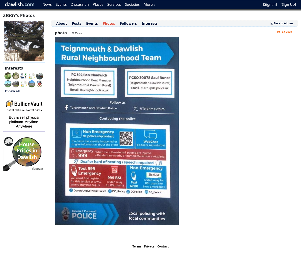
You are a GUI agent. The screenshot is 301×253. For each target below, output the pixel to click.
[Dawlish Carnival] (39, 75)
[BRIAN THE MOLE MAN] (23, 83)
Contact (163, 246)
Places (98, 4)
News (47, 4)
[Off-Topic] (15, 75)
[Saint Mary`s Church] (15, 83)
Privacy (149, 246)
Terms (136, 246)
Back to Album (283, 23)
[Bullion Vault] (24, 113)
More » (149, 4)
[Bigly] (24, 153)
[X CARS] (23, 75)
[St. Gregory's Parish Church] (31, 83)
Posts (76, 23)
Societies (132, 4)
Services (114, 4)
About (61, 23)
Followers (128, 23)
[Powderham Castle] (7, 83)
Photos (109, 23)
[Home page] (24, 40)
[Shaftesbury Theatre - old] (31, 75)
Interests (150, 23)
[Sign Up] (288, 4)
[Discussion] (7, 75)
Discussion (80, 4)
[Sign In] (270, 4)
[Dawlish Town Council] (39, 83)
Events (61, 4)
